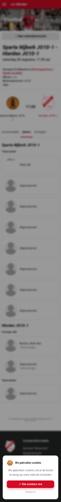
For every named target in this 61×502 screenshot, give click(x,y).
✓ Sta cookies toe (30, 484)
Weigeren (30, 492)
